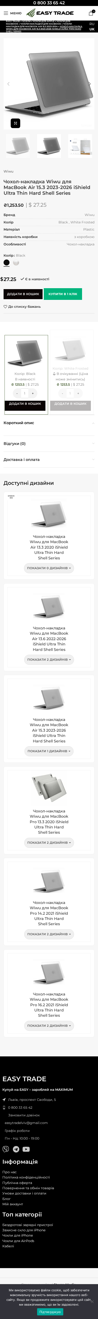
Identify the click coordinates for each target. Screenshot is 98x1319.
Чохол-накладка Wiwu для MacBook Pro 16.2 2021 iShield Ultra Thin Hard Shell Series (49, 1005)
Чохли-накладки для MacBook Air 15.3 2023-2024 (39, 25)
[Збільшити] (15, 123)
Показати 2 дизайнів (47, 659)
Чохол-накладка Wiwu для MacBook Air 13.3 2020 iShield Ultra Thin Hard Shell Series (49, 547)
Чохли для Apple (43, 21)
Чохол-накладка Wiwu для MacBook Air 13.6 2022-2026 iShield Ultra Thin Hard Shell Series (49, 639)
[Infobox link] (49, 3)
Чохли (26, 21)
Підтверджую (50, 1312)
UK (91, 29)
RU (91, 24)
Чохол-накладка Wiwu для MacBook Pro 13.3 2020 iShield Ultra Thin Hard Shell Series (49, 822)
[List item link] (49, 1107)
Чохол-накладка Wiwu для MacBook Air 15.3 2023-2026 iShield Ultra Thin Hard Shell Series (49, 730)
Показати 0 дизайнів (47, 568)
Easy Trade (13, 21)
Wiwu (8, 171)
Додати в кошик (23, 294)
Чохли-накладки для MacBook (40, 23)
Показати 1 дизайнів (47, 751)
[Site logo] (50, 13)
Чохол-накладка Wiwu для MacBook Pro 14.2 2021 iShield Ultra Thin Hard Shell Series (49, 913)
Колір (9, 255)
